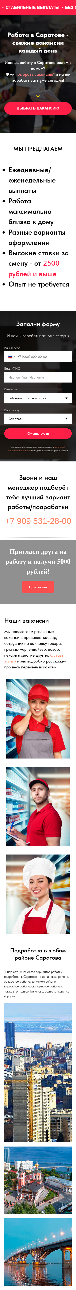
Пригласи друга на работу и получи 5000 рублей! (38, 552)
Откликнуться (38, 429)
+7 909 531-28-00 (38, 511)
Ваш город (11, 405)
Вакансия (11, 384)
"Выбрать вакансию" (35, 74)
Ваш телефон (13, 343)
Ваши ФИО (12, 364)
